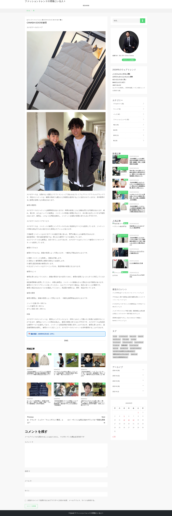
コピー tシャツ (116, 85)
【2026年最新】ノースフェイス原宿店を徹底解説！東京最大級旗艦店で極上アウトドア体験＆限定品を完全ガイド (39, 373)
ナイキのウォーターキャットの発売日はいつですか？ (128, 304)
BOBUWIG (124, 345)
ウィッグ (116, 109)
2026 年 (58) (116, 370)
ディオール (116, 345)
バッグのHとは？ (117, 293)
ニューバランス (139, 342)
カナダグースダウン (135, 348)
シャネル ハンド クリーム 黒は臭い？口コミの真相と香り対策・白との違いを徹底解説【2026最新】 (137, 197)
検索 (142, 20)
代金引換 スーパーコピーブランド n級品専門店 (137, 226)
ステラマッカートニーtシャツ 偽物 (122, 76)
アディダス (126, 339)
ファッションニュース (121, 119)
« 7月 (114, 436)
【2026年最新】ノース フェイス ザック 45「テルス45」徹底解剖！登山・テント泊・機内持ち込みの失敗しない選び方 (93, 374)
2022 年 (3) (115, 391)
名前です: (115, 55)
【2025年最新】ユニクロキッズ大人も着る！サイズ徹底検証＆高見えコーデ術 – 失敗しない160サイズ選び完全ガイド (137, 241)
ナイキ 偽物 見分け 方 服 (136, 263)
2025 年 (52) (116, 376)
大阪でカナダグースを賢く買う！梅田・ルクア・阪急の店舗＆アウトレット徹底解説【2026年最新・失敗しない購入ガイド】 (93, 403)
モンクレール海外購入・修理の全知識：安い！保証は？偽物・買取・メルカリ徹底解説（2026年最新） (38, 402)
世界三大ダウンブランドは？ (121, 354)
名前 (27, 471)
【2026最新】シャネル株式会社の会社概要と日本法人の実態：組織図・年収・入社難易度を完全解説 (137, 161)
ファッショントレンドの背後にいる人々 (45, 1)
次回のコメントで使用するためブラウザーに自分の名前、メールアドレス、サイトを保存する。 (61, 500)
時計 (116, 125)
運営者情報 (86, 5)
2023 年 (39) (116, 386)
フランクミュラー (127, 342)
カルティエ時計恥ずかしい (120, 357)
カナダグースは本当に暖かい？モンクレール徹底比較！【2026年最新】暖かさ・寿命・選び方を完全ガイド (66, 373)
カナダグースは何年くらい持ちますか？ (124, 351)
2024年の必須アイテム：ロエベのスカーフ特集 (126, 318)
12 (124, 420)
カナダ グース (124, 348)
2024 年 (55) (116, 381)
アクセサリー (118, 103)
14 (133, 420)
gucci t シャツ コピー (118, 82)
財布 (116, 135)
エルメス (140, 336)
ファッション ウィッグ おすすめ (137, 275)
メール (28, 481)
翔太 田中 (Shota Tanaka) (35, 20)
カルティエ (134, 354)
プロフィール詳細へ (129, 60)
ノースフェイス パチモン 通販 (121, 74)
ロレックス (133, 336)
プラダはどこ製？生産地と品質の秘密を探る (125, 297)
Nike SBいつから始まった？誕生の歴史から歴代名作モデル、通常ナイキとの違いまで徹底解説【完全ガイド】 (137, 173)
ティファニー (116, 342)
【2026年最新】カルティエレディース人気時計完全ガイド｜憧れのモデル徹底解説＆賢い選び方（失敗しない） (137, 185)
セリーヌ (115, 348)
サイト (27, 490)
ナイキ (115, 336)
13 (128, 420)
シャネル (133, 339)
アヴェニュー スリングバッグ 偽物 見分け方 (137, 252)
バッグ (116, 114)
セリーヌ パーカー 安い (119, 79)
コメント (29, 442)
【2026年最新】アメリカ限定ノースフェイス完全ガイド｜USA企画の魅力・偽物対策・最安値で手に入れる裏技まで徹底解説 (66, 403)
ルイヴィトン (116, 339)
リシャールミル (134, 345)
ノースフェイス (123, 336)
